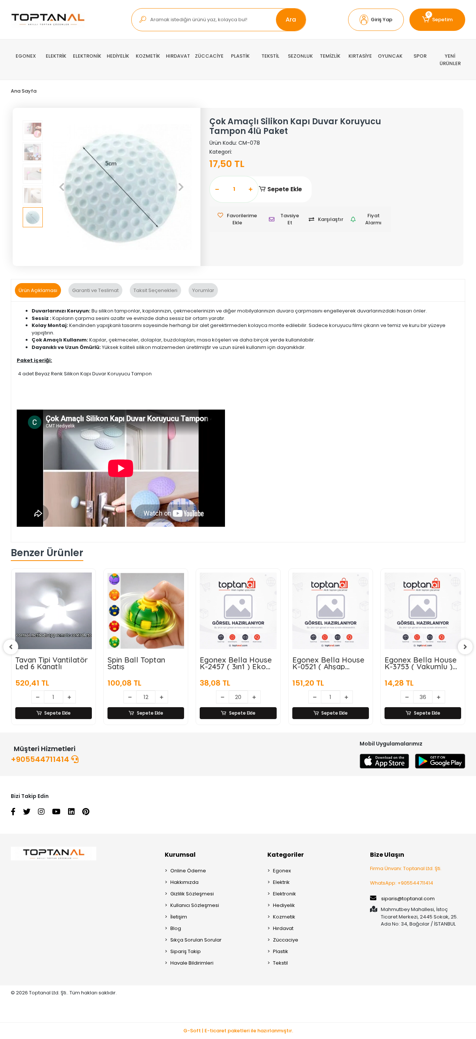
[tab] (38, 290)
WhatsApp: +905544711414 (401, 882)
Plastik (280, 951)
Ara (291, 19)
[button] (376, 20)
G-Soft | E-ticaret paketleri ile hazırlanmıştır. (238, 1030)
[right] (465, 647)
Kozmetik (284, 916)
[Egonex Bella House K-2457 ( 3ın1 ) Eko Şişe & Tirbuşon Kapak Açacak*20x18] (238, 611)
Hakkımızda (184, 882)
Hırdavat (283, 928)
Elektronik (284, 893)
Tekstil (280, 962)
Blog (175, 928)
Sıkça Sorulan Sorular (196, 939)
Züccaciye (285, 939)
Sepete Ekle (284, 189)
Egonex (282, 870)
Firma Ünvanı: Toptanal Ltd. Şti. (405, 868)
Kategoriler (285, 854)
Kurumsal (180, 854)
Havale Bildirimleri (191, 962)
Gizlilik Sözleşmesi (192, 893)
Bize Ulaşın (387, 854)
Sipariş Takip (185, 951)
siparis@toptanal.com (408, 898)
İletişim (178, 916)
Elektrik (281, 882)
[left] (10, 647)
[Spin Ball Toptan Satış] (145, 611)
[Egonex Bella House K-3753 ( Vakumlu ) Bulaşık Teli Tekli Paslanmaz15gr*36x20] (423, 611)
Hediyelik (284, 905)
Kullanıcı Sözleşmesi (194, 905)
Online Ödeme (188, 870)
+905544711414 (41, 759)
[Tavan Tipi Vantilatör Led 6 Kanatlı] (53, 611)
